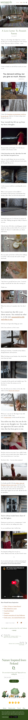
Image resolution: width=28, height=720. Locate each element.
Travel (19, 708)
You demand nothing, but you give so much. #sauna (14, 75)
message (14, 630)
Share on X (21, 79)
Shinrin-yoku (11, 708)
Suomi (17, 2)
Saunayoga (6, 613)
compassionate (7, 417)
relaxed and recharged (13, 390)
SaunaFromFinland (9, 611)
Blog (24, 708)
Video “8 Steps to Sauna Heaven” (12, 606)
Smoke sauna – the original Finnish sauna (14, 617)
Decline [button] (15, 716)
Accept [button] (11, 716)
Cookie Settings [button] (5, 717)
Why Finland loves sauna (10, 608)
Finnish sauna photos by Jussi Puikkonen (14, 615)
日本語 (21, 2)
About (4, 708)
